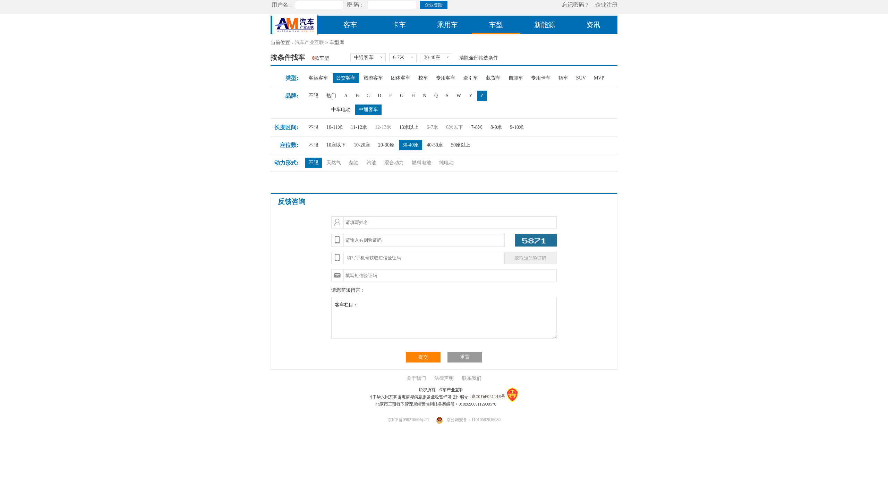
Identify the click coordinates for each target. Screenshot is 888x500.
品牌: (291, 96)
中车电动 (341, 109)
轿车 (563, 78)
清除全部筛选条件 (478, 57)
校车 (423, 78)
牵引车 (470, 78)
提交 (423, 357)
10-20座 (362, 145)
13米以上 (409, 127)
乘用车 (447, 24)
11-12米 (359, 127)
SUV (581, 78)
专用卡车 (540, 78)
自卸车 (516, 78)
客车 (350, 24)
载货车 (493, 78)
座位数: (289, 145)
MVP (599, 78)
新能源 (544, 24)
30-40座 (410, 145)
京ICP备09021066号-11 (408, 419)
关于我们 (416, 378)
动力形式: (286, 163)
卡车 (399, 24)
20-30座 (386, 145)
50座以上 (460, 145)
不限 (313, 95)
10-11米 (334, 127)
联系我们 (471, 378)
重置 (465, 357)
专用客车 (445, 78)
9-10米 (517, 127)
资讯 (593, 24)
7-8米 (477, 127)
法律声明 (444, 378)
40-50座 (435, 145)
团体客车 (400, 78)
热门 (331, 95)
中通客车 (368, 109)
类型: (291, 78)
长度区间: (286, 127)
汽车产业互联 (309, 42)
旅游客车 (373, 78)
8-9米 (496, 127)
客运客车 (318, 78)
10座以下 (336, 145)
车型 (496, 24)
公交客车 (346, 78)
